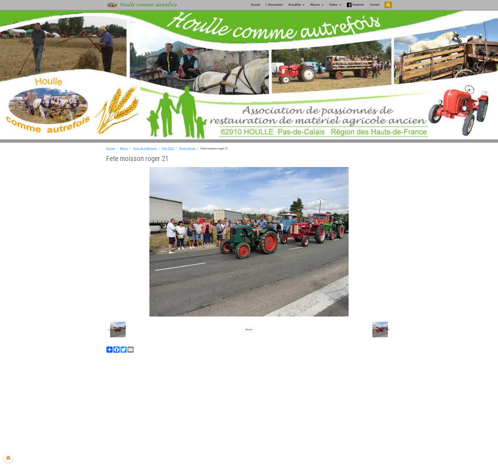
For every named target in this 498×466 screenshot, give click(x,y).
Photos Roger (187, 148)
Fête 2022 (168, 148)
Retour (249, 329)
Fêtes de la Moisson (145, 148)
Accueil (110, 148)
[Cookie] (8, 458)
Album (124, 148)
